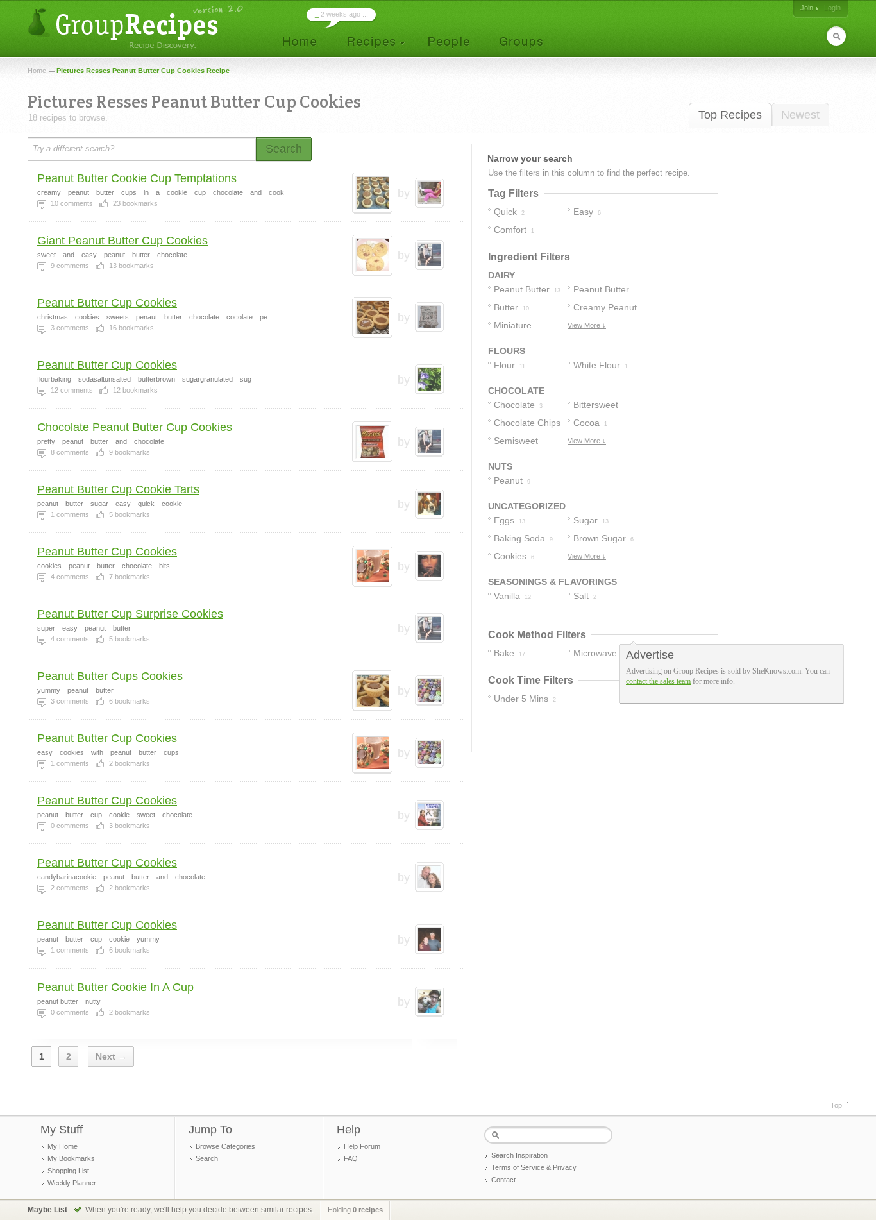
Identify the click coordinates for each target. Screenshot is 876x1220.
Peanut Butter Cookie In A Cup (115, 987)
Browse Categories (225, 1146)
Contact (503, 1179)
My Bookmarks (71, 1158)
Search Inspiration (519, 1155)
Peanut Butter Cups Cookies (110, 676)
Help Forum (362, 1146)
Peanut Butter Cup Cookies (107, 302)
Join (806, 8)
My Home (62, 1146)
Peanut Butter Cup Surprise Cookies (130, 613)
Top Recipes (730, 114)
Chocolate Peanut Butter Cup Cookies (134, 427)
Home (37, 70)
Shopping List (68, 1170)
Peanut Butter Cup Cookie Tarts (118, 489)
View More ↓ (587, 325)
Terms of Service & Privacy (534, 1167)
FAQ (351, 1158)
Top (836, 1105)
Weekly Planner (71, 1183)
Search (207, 1158)
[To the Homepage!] (137, 27)
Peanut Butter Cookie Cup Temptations (137, 178)
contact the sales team (658, 681)
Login (832, 8)
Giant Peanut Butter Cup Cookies (122, 240)
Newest (800, 114)
